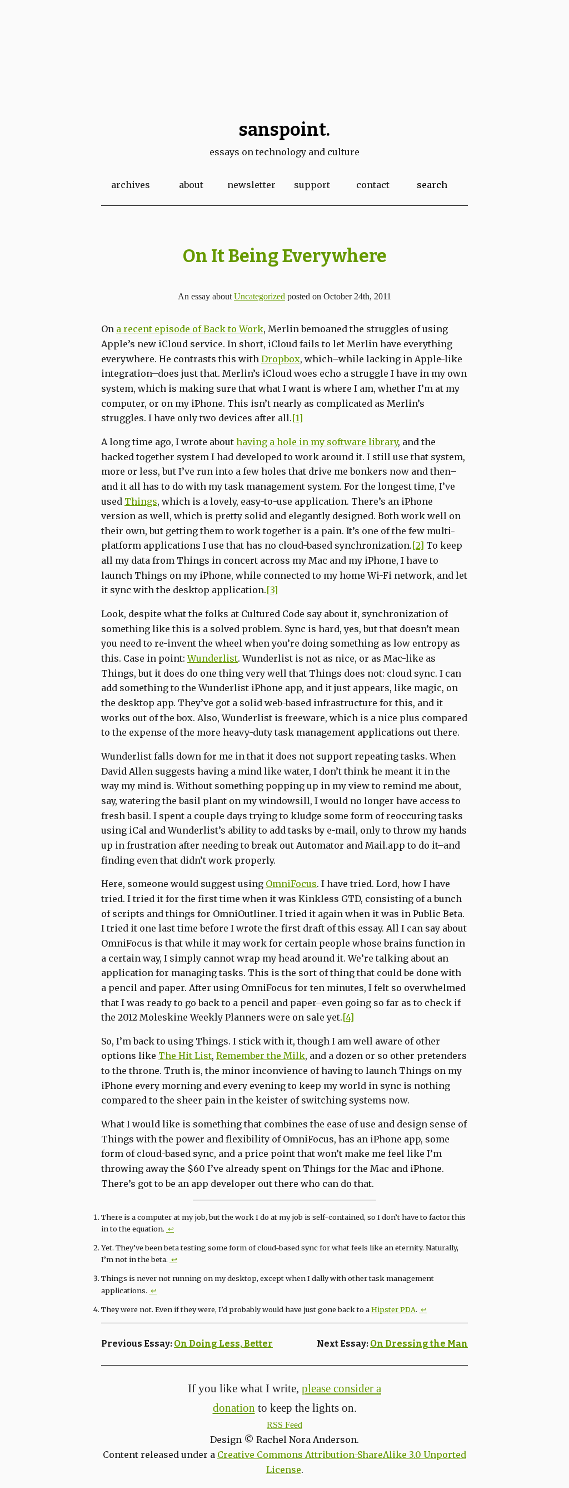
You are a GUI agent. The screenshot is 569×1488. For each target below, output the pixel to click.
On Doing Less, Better (223, 1343)
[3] (272, 589)
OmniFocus (291, 883)
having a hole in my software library (317, 441)
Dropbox (280, 358)
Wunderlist (212, 658)
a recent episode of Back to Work (189, 328)
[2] (418, 545)
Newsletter (251, 184)
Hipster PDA (393, 1309)
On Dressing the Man (419, 1343)
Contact (373, 184)
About (191, 184)
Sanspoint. (284, 129)
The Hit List (185, 1055)
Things (140, 501)
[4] (348, 1017)
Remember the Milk (260, 1055)
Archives (130, 184)
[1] (297, 417)
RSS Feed (284, 1425)
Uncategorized (259, 296)
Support (312, 184)
